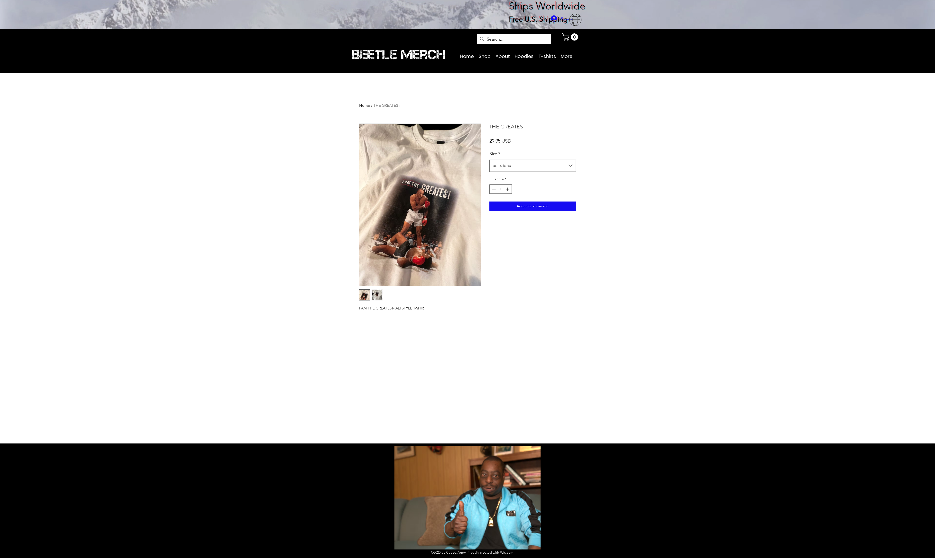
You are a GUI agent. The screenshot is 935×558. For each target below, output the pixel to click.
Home (364, 105)
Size (494, 153)
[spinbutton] (501, 189)
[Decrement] (493, 189)
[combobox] (532, 166)
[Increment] (508, 189)
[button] (571, 37)
